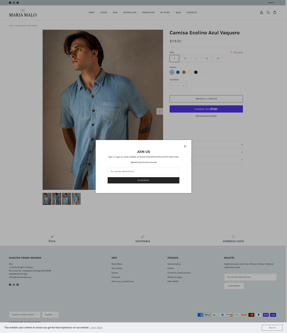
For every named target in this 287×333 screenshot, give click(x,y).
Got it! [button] (272, 327)
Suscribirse (144, 180)
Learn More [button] (96, 327)
